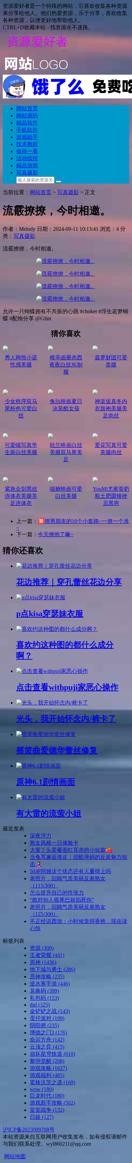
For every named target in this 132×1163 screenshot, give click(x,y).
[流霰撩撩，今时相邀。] (66, 261)
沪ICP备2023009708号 (28, 1129)
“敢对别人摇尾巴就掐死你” (62, 900)
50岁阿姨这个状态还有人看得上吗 (70, 871)
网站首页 (27, 108)
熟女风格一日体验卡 (54, 843)
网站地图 (15, 1156)
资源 (41, 948)
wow (41, 1089)
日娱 (41, 1117)
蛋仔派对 (47, 1018)
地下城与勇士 (52, 969)
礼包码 (44, 998)
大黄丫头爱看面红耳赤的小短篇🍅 (71, 850)
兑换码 (44, 991)
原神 (43, 962)
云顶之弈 (47, 1047)
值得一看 (27, 151)
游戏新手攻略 (52, 1103)
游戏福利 (47, 1075)
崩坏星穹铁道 (52, 1054)
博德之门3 (48, 1032)
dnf (40, 1005)
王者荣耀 (47, 955)
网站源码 (27, 115)
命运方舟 (47, 1040)
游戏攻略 (48, 1068)
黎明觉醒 (47, 1061)
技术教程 (27, 144)
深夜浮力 (40, 836)
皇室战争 (47, 1110)
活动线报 (27, 158)
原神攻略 (47, 976)
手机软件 (27, 130)
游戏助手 (27, 137)
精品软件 (27, 123)
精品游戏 (27, 165)
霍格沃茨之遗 (52, 1082)
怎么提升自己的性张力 (57, 893)
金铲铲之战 (50, 1011)
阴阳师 (44, 1025)
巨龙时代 (47, 1096)
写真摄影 (27, 172)
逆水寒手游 (50, 984)
